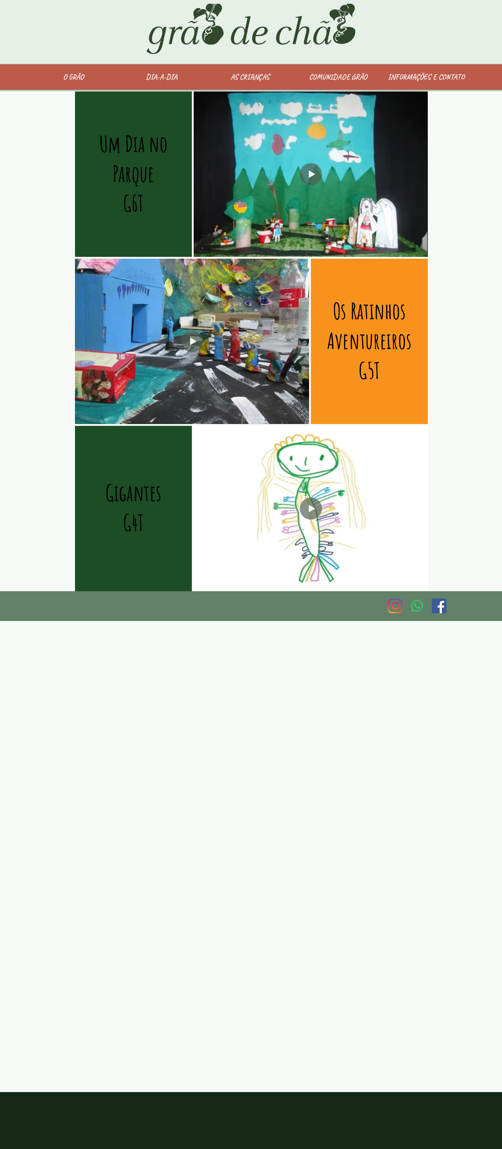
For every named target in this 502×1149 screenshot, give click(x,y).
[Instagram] (395, 606)
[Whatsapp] (417, 606)
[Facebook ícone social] (439, 606)
